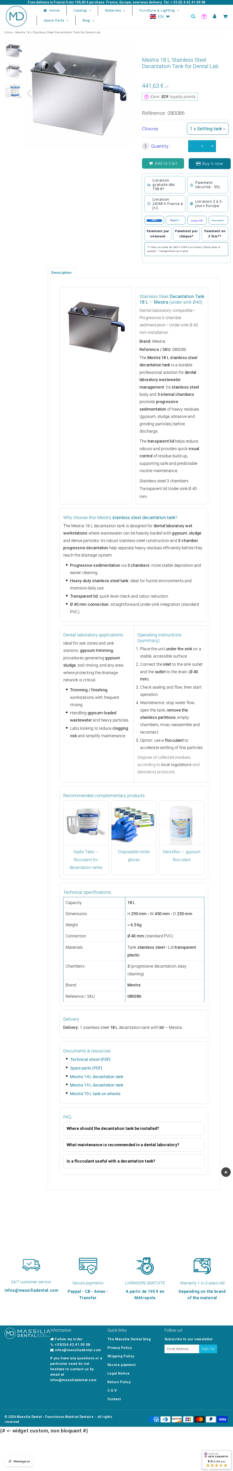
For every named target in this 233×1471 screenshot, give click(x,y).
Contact (114, 1399)
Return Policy (119, 1382)
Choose (150, 128)
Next (125, 93)
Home (9, 32)
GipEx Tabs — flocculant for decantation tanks (85, 859)
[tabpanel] (13, 51)
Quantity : (157, 146)
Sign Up (208, 1349)
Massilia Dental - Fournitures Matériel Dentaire (55, 1417)
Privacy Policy (119, 1348)
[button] (160, 16)
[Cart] (225, 16)
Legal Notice (118, 1373)
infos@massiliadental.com (78, 1350)
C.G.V (112, 1390)
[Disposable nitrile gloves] (133, 823)
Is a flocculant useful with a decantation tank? (111, 1161)
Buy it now (212, 163)
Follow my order (69, 1339)
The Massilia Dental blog (129, 1339)
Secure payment (121, 1365)
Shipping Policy (120, 1356)
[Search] (193, 16)
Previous (29, 93)
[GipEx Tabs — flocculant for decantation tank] (85, 823)
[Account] (215, 16)
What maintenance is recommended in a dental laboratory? (123, 1144)
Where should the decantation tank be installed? (113, 1128)
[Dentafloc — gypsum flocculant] (181, 823)
